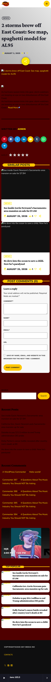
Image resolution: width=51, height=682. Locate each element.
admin (22, 129)
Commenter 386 (9, 491)
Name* (7, 318)
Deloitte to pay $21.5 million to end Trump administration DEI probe (29, 599)
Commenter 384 (9, 514)
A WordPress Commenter (14, 472)
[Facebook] (12, 665)
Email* (7, 330)
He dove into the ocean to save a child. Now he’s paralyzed (24, 262)
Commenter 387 (9, 480)
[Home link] (5, 4)
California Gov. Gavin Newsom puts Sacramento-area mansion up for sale (30, 587)
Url (5, 342)
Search (4, 390)
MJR (6, 548)
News (6, 18)
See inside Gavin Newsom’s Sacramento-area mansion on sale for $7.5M (25, 210)
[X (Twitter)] (5, 665)
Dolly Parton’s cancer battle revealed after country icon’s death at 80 (30, 611)
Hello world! (35, 472)
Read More (13, 107)
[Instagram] (8, 665)
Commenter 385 (9, 503)
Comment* (8, 301)
